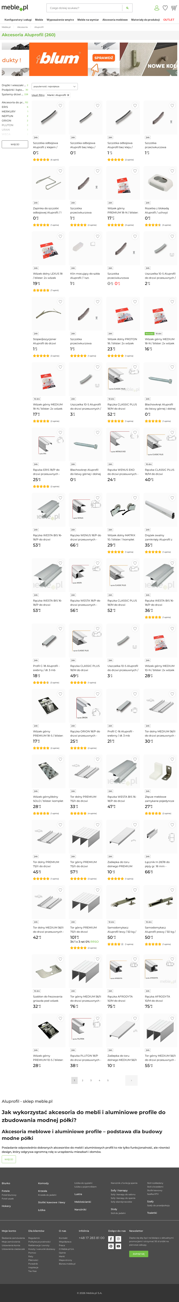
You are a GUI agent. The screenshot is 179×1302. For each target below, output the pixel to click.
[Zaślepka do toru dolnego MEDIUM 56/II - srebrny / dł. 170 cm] (123, 1030)
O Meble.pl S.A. (66, 1249)
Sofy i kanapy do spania (123, 1198)
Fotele (6, 1191)
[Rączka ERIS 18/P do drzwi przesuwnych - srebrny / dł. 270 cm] (48, 444)
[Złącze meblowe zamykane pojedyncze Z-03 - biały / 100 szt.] (160, 771)
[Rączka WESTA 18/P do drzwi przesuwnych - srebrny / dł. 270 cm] (86, 575)
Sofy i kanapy (119, 1190)
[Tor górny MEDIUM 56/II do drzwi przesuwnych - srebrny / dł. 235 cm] (86, 971)
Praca (62, 1245)
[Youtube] (118, 1246)
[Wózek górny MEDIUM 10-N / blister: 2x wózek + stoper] (160, 640)
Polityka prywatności (39, 1241)
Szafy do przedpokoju (158, 1205)
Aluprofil (56, 95)
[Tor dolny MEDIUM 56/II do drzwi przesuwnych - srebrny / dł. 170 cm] (160, 706)
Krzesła (42, 1191)
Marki (62, 1256)
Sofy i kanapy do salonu (123, 1194)
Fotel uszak (8, 1198)
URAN (6, 129)
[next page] (131, 1080)
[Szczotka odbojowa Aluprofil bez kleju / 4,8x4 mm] (86, 117)
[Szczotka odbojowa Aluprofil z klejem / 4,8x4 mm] (48, 117)
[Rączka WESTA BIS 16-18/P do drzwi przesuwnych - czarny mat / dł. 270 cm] (48, 510)
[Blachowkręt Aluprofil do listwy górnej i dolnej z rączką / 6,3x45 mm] (86, 444)
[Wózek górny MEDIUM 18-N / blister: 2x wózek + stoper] (48, 379)
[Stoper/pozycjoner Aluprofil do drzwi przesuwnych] (48, 313)
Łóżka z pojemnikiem (85, 1186)
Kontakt (63, 1238)
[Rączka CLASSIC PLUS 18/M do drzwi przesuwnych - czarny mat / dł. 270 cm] (123, 379)
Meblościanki (82, 1201)
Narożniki (80, 1209)
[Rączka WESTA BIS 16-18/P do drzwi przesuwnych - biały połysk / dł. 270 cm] (48, 575)
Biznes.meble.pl (67, 1263)
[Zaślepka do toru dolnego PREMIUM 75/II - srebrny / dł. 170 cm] (123, 837)
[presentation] (6, 59)
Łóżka (41, 1210)
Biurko (6, 1183)
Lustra (78, 1194)
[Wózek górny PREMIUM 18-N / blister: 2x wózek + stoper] (123, 183)
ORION (6, 120)
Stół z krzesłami (155, 1186)
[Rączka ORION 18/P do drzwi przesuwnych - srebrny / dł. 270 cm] (86, 706)
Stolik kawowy (154, 1190)
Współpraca (65, 1241)
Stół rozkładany (155, 1183)
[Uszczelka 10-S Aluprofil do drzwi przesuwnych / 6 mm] (86, 379)
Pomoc (32, 1252)
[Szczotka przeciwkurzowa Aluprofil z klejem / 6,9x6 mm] (86, 313)
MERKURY (9, 111)
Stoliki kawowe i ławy (51, 1202)
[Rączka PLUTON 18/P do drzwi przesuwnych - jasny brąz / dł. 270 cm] (86, 1030)
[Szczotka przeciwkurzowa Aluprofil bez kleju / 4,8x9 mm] (160, 117)
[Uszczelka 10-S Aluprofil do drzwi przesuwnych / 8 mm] (123, 640)
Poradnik (33, 1263)
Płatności (33, 1260)
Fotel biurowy (9, 1195)
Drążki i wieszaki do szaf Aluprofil (14, 85)
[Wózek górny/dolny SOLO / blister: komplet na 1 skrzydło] (48, 771)
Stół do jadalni (118, 1213)
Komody (43, 1183)
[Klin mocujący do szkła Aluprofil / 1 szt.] (86, 248)
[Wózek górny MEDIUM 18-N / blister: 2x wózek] (160, 313)
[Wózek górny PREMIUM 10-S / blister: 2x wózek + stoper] (48, 1030)
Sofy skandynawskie (121, 1201)
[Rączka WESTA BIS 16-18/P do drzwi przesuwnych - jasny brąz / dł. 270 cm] (123, 771)
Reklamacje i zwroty (38, 1245)
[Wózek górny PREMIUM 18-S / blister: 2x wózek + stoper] (48, 706)
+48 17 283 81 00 (92, 1238)
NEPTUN (7, 116)
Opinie (62, 1252)
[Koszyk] (174, 8)
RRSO (94, 941)
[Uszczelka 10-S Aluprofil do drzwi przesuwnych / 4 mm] (160, 248)
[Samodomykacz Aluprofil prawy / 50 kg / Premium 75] (160, 902)
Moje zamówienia (11, 1241)
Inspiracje (33, 1267)
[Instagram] (118, 1239)
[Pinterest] (111, 1246)
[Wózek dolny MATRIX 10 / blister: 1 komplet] (123, 510)
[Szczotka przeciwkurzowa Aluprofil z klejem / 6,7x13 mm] (86, 183)
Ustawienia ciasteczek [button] (13, 1249)
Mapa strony (65, 1260)
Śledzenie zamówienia (13, 1238)
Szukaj (127, 8)
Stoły (114, 1209)
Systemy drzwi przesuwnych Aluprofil (13, 94)
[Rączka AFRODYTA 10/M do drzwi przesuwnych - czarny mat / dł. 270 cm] (160, 971)
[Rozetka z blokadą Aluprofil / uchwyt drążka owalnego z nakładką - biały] (160, 183)
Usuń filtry (38, 95)
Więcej (15, 144)
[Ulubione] (165, 8)
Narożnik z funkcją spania (124, 1183)
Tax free (32, 1271)
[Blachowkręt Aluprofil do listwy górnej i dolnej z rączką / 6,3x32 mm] (160, 379)
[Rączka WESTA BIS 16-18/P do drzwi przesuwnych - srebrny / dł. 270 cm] (160, 575)
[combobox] (55, 86)
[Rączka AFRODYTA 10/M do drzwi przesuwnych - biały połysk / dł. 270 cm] (123, 971)
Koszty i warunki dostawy (41, 1249)
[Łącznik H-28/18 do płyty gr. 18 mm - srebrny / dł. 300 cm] (160, 837)
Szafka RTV (153, 1194)
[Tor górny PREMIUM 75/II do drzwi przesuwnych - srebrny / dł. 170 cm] (86, 837)
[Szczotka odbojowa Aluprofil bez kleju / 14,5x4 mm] (123, 117)
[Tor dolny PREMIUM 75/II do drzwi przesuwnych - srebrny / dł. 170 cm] (86, 771)
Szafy (150, 1201)
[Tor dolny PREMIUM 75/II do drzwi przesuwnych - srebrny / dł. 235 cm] (48, 837)
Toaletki (152, 1212)
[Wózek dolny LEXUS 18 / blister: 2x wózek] (48, 248)
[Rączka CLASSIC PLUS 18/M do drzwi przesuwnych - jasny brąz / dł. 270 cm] (86, 640)
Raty (30, 1256)
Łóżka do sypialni (83, 1183)
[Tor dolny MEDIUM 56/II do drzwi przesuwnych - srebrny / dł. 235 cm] (48, 902)
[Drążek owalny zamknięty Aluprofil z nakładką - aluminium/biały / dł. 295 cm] (160, 510)
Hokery (6, 1206)
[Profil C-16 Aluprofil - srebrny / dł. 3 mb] (123, 706)
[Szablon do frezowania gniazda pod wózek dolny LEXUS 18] (48, 971)
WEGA (6, 134)
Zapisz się (139, 1254)
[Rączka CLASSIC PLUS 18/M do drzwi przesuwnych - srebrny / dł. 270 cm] (160, 444)
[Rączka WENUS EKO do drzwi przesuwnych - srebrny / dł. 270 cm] (123, 444)
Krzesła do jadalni (47, 1195)
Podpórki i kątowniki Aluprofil (14, 89)
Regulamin (34, 1238)
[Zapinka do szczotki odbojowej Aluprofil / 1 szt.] (48, 183)
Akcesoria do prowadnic (13, 102)
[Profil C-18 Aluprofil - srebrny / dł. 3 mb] (48, 640)
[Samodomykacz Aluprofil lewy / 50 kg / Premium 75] (123, 902)
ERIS (5, 107)
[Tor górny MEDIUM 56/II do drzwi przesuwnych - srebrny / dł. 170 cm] (160, 1030)
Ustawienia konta (11, 1245)
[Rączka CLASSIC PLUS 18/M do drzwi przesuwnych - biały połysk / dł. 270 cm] (123, 575)
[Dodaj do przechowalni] (60, 105)
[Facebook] (111, 1239)
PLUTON (7, 125)
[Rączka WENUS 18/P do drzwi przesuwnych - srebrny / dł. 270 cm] (86, 510)
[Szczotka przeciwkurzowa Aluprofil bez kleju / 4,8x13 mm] (123, 248)
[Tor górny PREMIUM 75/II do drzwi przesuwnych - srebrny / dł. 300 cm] (86, 902)
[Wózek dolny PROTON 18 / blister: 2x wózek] (123, 313)
